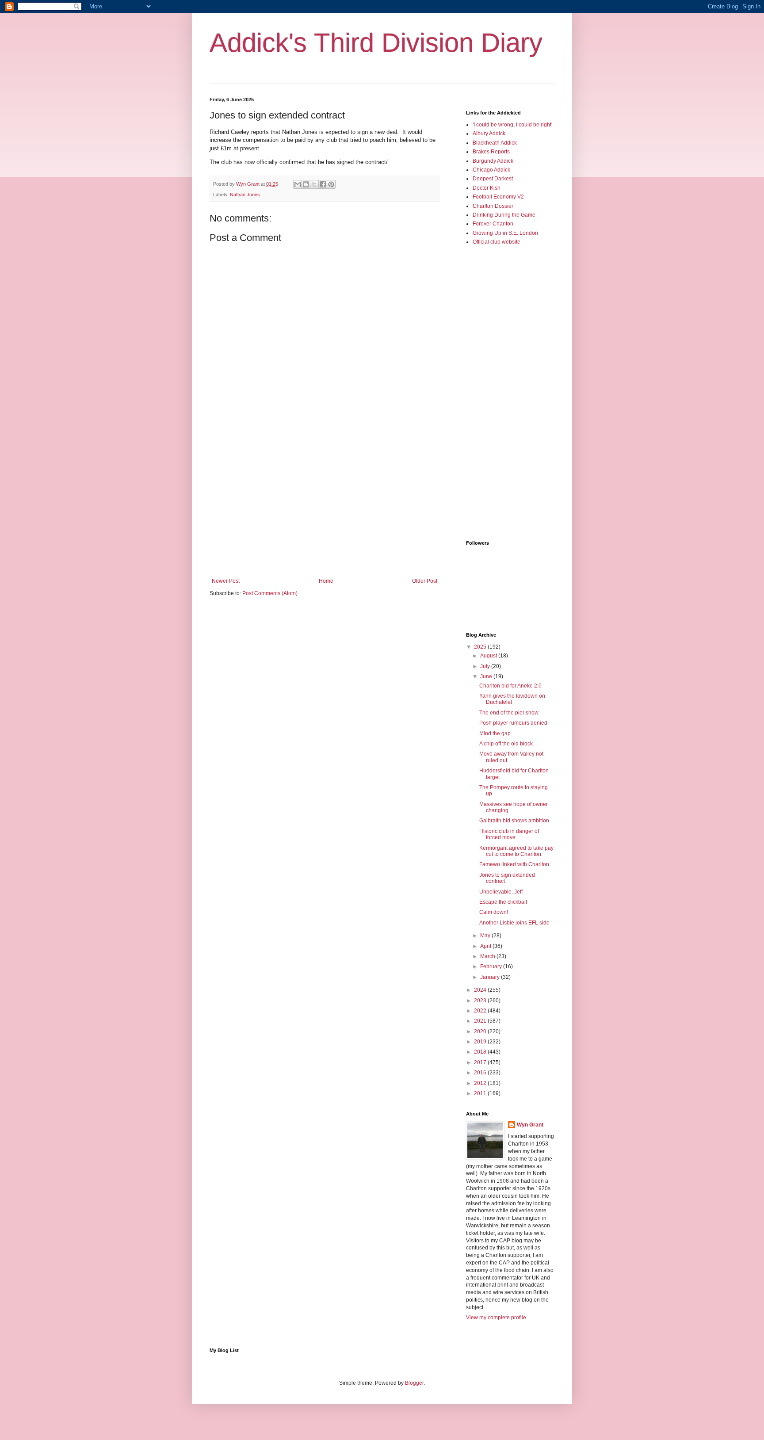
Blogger (414, 1383)
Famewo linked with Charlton (514, 864)
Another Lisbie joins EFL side (514, 923)
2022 (481, 1011)
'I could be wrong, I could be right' (512, 125)
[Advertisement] (324, 505)
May (486, 935)
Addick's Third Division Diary (376, 42)
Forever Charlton (493, 224)
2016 (481, 1072)
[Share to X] (314, 184)
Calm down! (493, 912)
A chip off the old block (506, 744)
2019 (481, 1042)
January (490, 977)
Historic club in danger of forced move (509, 834)
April (486, 946)
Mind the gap (495, 733)
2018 (481, 1052)
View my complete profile (496, 1317)
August (489, 656)
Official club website (496, 242)
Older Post (424, 581)
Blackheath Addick (495, 143)
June (486, 676)
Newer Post (226, 581)
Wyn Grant (530, 1125)
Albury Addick (489, 133)
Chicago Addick (491, 170)
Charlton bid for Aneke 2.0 (510, 686)
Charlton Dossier (493, 206)
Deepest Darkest (493, 179)
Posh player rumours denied (513, 723)
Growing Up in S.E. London (505, 233)
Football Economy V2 (498, 197)
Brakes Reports (491, 152)
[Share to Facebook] (322, 184)
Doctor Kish (486, 188)
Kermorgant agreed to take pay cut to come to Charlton (516, 851)
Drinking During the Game (504, 215)
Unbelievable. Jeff (501, 892)
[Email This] (297, 184)
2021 (481, 1021)
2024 (481, 990)
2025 (481, 647)
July (485, 666)
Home (326, 581)
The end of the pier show (509, 713)
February (491, 966)
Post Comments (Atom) (270, 593)
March (488, 956)
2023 (481, 1000)
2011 (481, 1093)
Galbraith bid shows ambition (514, 820)
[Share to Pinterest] (331, 184)
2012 (481, 1083)
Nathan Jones (245, 194)
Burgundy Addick (493, 161)
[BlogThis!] (306, 184)
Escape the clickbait (503, 902)
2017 (481, 1062)
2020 (481, 1031)
